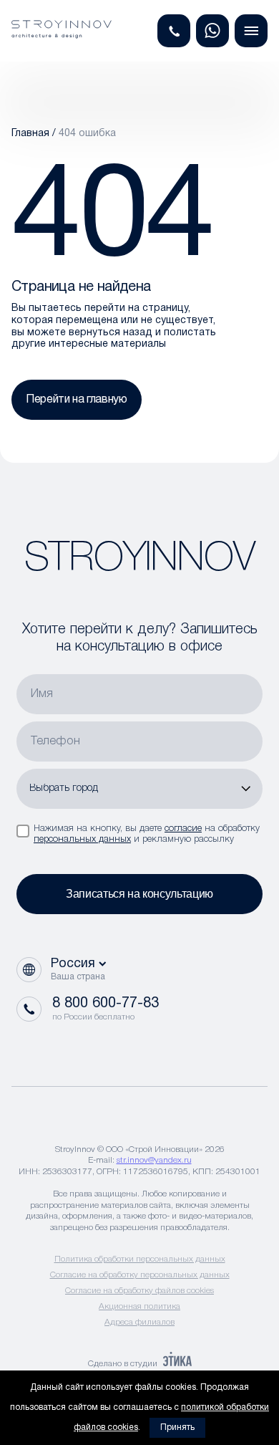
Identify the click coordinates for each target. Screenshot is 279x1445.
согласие (183, 828)
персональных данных (82, 839)
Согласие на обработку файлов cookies (139, 1291)
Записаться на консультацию (139, 894)
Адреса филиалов (139, 1322)
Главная (30, 133)
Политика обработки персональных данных (139, 1259)
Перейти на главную (76, 400)
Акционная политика (139, 1306)
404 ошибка (87, 133)
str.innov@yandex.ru (154, 1160)
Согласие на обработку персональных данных (140, 1275)
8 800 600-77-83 (105, 1003)
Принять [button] (177, 1427)
